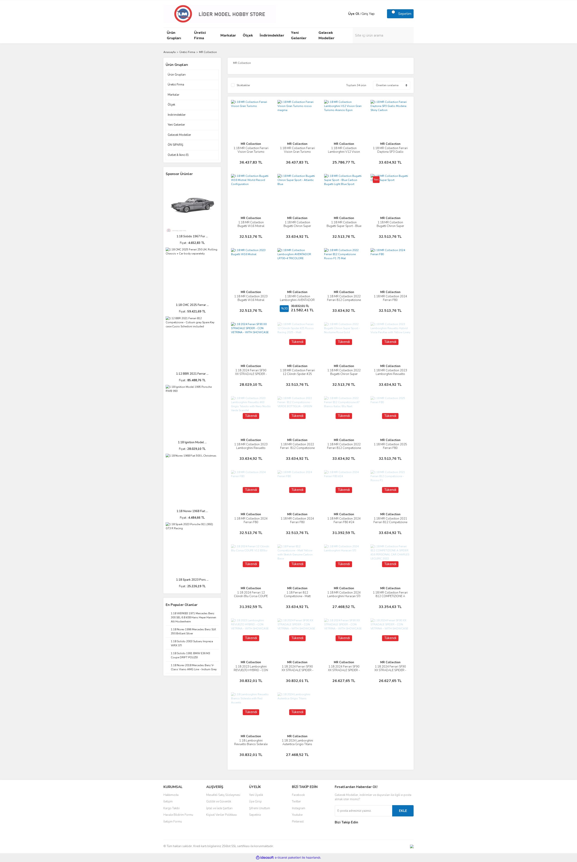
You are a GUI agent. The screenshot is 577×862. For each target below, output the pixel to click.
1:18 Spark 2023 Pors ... (192, 580)
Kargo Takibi (171, 808)
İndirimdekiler (177, 115)
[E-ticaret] (288, 858)
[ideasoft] (265, 857)
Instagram (298, 808)
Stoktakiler (243, 85)
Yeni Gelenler (176, 125)
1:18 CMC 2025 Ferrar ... (192, 305)
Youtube (297, 815)
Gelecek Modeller (179, 135)
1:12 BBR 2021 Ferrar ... (192, 374)
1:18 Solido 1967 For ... (192, 236)
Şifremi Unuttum (259, 808)
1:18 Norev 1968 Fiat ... (192, 511)
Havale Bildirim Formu (178, 815)
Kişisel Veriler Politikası (221, 815)
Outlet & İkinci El (178, 155)
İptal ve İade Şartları (219, 808)
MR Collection (208, 52)
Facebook (298, 795)
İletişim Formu (172, 822)
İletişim (168, 802)
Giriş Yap (368, 14)
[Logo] (219, 13)
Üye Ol (353, 14)
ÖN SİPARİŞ (175, 145)
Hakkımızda (171, 795)
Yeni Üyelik (256, 795)
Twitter (296, 802)
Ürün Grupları (177, 75)
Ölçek (171, 105)
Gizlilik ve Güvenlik (218, 802)
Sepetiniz (255, 815)
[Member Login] (344, 13)
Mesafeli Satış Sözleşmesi (223, 795)
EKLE (403, 811)
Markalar (173, 95)
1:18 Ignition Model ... (192, 442)
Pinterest (298, 822)
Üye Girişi (255, 802)
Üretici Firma (176, 85)
